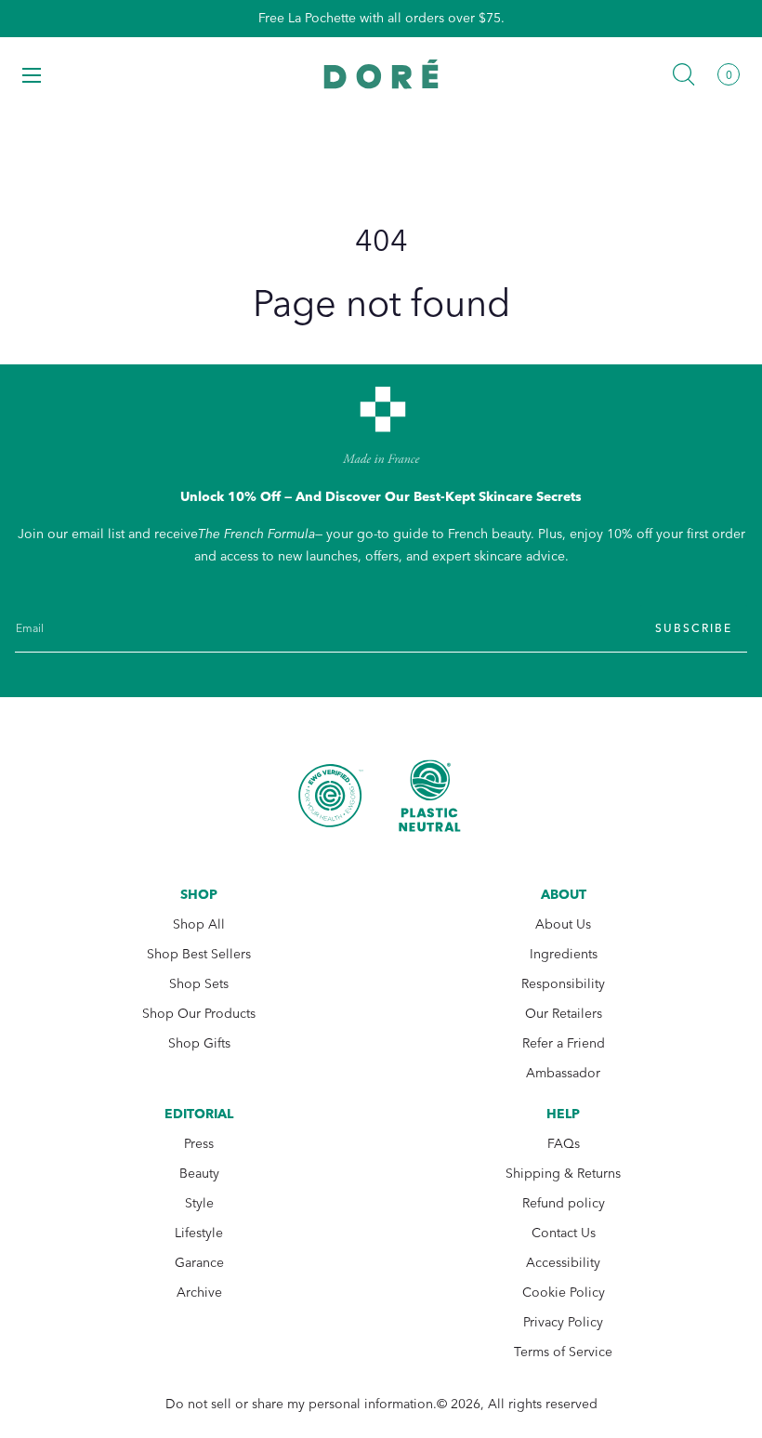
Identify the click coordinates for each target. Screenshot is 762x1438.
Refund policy (563, 1203)
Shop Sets (199, 984)
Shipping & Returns (563, 1173)
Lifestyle (199, 1233)
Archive (199, 1292)
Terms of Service (563, 1352)
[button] (31, 74)
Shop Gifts (199, 1043)
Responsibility (563, 984)
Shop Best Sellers (199, 954)
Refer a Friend (563, 1043)
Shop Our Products (199, 1013)
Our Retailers (563, 1013)
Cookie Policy (563, 1292)
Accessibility (563, 1263)
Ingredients (564, 954)
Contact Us (564, 1233)
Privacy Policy (563, 1322)
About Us (563, 924)
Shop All (199, 924)
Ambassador (563, 1073)
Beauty (199, 1173)
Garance (199, 1263)
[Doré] (381, 73)
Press (199, 1144)
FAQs (563, 1144)
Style (199, 1203)
